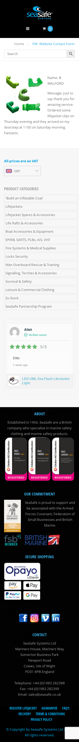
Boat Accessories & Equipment (29, 231)
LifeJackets (13, 206)
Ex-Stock (12, 298)
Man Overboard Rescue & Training (32, 264)
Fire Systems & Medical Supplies (30, 248)
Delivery (24, 714)
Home (19, 43)
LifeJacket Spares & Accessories (30, 214)
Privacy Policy (41, 719)
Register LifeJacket (23, 708)
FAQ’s (65, 708)
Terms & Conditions (50, 714)
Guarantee (49, 708)
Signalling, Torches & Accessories (31, 273)
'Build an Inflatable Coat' (24, 198)
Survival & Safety (18, 281)
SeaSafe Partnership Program (28, 306)
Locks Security (16, 256)
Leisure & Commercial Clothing (29, 289)
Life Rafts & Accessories (24, 223)
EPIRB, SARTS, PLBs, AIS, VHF (27, 239)
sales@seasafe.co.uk (44, 694)
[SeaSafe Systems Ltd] (39, 17)
